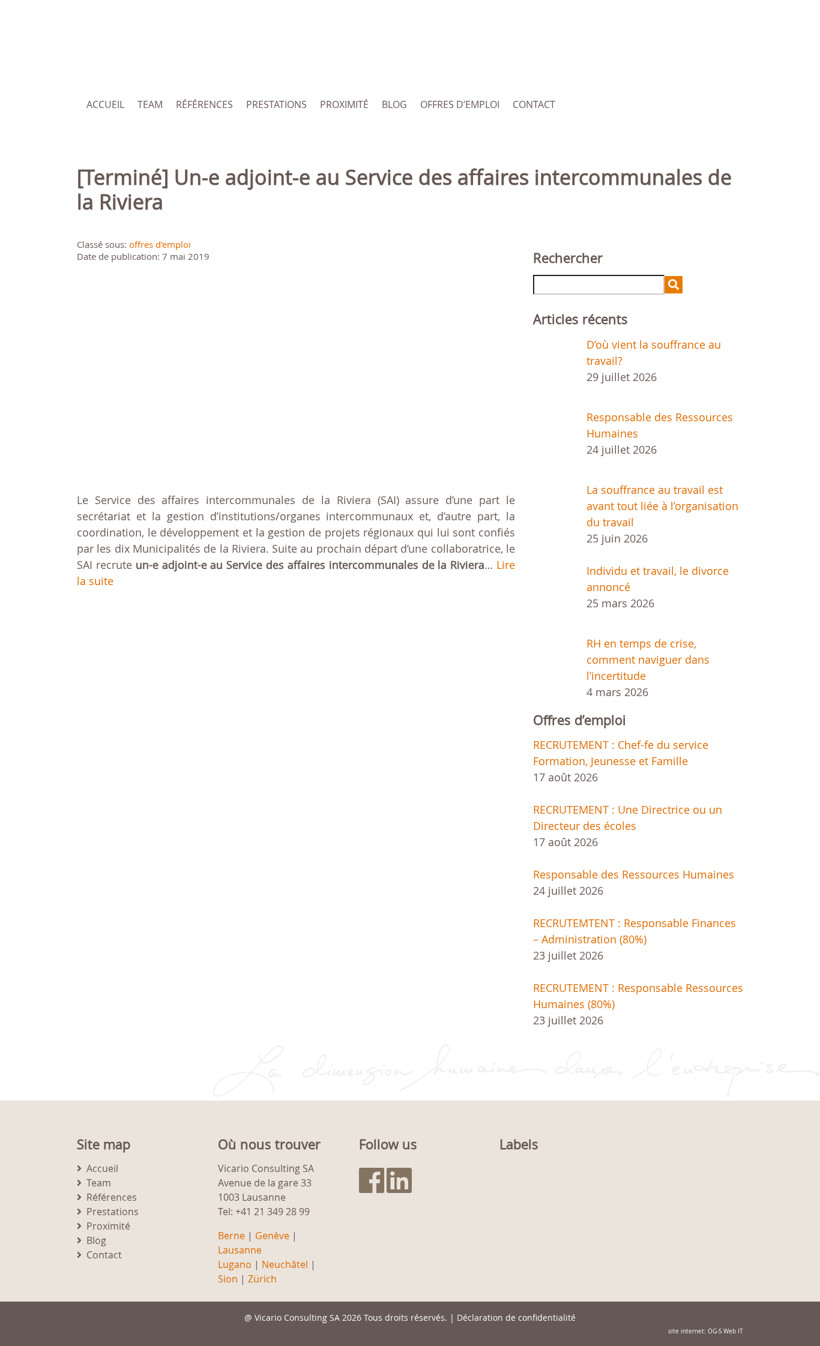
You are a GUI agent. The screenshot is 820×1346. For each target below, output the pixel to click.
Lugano (235, 1264)
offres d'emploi (160, 244)
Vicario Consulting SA (297, 1317)
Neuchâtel (285, 1264)
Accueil (105, 104)
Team (150, 104)
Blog (394, 104)
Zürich (262, 1278)
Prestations (276, 104)
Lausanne (240, 1250)
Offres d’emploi (459, 104)
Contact (534, 104)
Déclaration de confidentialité (516, 1317)
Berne (231, 1235)
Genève (272, 1235)
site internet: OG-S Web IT (705, 1331)
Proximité (344, 104)
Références (204, 104)
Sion (228, 1278)
